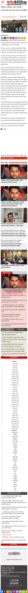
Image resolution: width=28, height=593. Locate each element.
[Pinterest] (13, 38)
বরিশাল (4, 129)
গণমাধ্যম (15, 447)
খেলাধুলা (15, 445)
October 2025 (15, 382)
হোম (15, 490)
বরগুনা (15, 464)
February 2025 (15, 395)
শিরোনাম (15, 484)
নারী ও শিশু (15, 456)
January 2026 (15, 376)
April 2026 (15, 371)
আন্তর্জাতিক (15, 438)
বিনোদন (15, 469)
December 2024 (15, 399)
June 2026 (15, 367)
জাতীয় (15, 449)
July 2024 (15, 408)
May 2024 (15, 411)
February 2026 (15, 374)
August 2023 (15, 428)
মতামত (15, 475)
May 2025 (15, 389)
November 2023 (15, 423)
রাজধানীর (15, 477)
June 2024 (15, 410)
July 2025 (15, 385)
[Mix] (19, 38)
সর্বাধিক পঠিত (21, 329)
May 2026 (15, 369)
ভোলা (15, 471)
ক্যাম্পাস (15, 443)
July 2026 (15, 365)
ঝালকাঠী (15, 451)
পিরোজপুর (15, 460)
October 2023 (15, 425)
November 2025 (15, 380)
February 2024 (15, 417)
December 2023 (15, 421)
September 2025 (15, 384)
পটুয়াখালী (15, 458)
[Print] (25, 16)
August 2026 (15, 363)
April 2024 (15, 413)
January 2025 (15, 397)
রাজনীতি (15, 479)
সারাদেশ (15, 486)
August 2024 (15, 406)
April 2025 (15, 391)
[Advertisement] (14, 143)
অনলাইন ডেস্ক (15, 432)
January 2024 (15, 419)
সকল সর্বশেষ (13, 357)
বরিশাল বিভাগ (7, 273)
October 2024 (15, 402)
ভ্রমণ (15, 473)
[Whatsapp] (21, 38)
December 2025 (15, 378)
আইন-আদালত (15, 436)
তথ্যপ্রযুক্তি (15, 453)
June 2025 (15, 387)
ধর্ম (15, 455)
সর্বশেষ (7, 329)
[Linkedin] (10, 38)
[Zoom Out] (22, 16)
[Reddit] (7, 38)
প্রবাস (15, 462)
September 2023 (15, 426)
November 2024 (15, 400)
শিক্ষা (15, 482)
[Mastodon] (16, 38)
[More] (24, 38)
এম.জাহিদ (12, 567)
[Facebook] (2, 38)
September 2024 (15, 404)
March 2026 (15, 373)
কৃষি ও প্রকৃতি (15, 441)
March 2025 (15, 393)
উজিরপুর (15, 440)
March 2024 (15, 415)
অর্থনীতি (15, 434)
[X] (5, 38)
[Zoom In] (21, 16)
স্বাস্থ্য (15, 488)
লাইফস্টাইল (15, 481)
